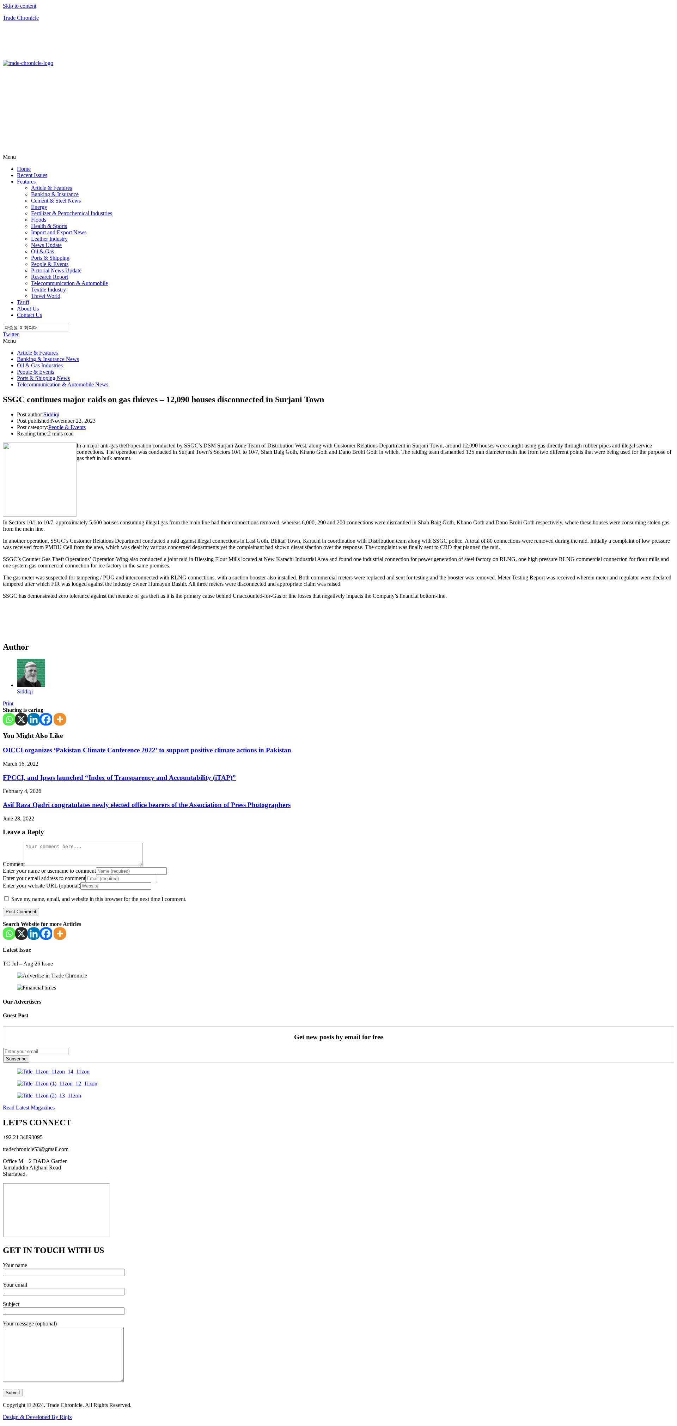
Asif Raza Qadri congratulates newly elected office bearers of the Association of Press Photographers (147, 804)
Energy (39, 207)
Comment (14, 864)
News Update (46, 245)
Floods (38, 220)
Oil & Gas (42, 251)
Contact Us (29, 315)
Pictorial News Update (56, 270)
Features (26, 182)
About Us (28, 309)
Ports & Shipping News (43, 378)
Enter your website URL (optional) (41, 886)
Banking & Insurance (55, 194)
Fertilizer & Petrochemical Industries (71, 213)
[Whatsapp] (9, 719)
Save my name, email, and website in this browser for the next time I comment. (99, 899)
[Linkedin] (34, 719)
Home (24, 169)
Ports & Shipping (50, 258)
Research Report (49, 277)
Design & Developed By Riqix (37, 1417)
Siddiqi (51, 414)
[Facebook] (46, 719)
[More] (59, 719)
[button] (338, 157)
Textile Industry (48, 290)
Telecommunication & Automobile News (62, 384)
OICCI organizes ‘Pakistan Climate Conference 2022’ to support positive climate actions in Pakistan (147, 750)
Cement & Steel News (56, 201)
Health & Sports (49, 226)
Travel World (45, 296)
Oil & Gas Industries (40, 365)
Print (8, 703)
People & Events (49, 264)
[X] (21, 719)
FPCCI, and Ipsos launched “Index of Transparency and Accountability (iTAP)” (119, 777)
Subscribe (16, 1058)
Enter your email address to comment (44, 878)
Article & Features (51, 188)
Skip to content (19, 6)
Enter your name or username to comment (49, 871)
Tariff (23, 302)
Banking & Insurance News (48, 359)
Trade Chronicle (21, 18)
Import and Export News (58, 232)
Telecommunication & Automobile (69, 283)
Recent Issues (32, 175)
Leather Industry (49, 239)
